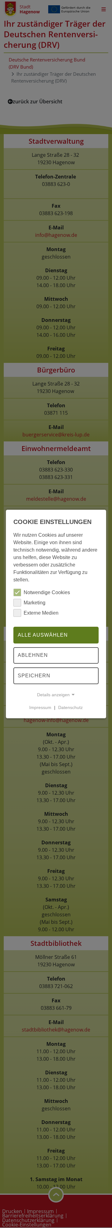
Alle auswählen (43, 635)
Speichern (34, 675)
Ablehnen (33, 655)
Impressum (40, 707)
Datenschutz (70, 707)
